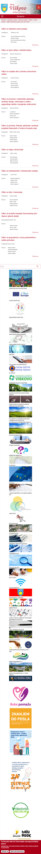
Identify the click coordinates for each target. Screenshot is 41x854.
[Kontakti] (20, 362)
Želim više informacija (17, 851)
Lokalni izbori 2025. (14, 300)
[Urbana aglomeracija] (20, 463)
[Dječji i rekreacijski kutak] (20, 638)
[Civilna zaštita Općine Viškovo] (20, 371)
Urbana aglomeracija (15, 455)
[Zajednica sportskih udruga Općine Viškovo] (20, 402)
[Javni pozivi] (20, 521)
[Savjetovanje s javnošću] (20, 606)
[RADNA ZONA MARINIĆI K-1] (20, 671)
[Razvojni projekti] (20, 575)
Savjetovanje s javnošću (16, 597)
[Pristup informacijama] (20, 443)
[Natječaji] (20, 491)
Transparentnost (14, 553)
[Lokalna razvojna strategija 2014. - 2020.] (20, 659)
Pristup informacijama (15, 435)
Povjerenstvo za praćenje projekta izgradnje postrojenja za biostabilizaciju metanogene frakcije (20, 420)
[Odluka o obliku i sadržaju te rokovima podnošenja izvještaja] (20, 627)
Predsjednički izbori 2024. (16, 317)
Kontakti (11, 354)
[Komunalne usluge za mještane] (20, 391)
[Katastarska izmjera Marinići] (20, 342)
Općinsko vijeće (22, 20)
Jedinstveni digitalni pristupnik (18, 288)
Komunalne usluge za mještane (18, 383)
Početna (3, 20)
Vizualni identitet (14, 587)
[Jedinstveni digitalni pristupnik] (20, 298)
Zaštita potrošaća (14, 640)
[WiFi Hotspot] (20, 585)
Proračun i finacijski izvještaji (18, 543)
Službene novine (13, 533)
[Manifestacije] (20, 616)
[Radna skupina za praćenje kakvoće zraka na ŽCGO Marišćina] (20, 417)
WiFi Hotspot (12, 577)
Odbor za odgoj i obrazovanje (12, 149)
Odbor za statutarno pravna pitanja (14, 29)
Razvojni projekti (14, 567)
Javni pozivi (12, 513)
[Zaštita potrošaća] (20, 648)
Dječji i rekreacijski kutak (16, 629)
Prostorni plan (13, 523)
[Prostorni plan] (20, 531)
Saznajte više (4, 846)
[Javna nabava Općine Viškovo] (20, 352)
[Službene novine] (20, 541)
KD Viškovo (12, 373)
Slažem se (5, 851)
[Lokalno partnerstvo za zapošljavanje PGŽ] (20, 511)
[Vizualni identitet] (20, 596)
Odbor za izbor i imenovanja (11, 192)
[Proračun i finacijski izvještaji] (20, 551)
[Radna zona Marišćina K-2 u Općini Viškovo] (20, 680)
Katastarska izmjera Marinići (17, 334)
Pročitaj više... (35, 45)
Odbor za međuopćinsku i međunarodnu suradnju (19, 171)
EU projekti (12, 465)
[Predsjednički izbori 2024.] (20, 332)
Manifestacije (13, 608)
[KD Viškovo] (20, 381)
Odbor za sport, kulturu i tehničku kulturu (16, 50)
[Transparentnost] (20, 565)
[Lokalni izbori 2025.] (20, 315)
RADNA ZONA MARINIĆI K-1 (16, 661)
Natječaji (11, 483)
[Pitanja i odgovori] (20, 453)
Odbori (30, 20)
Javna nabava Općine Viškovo (17, 344)
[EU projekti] (20, 481)
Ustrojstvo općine (12, 20)
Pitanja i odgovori (14, 445)
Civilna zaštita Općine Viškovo (18, 364)
